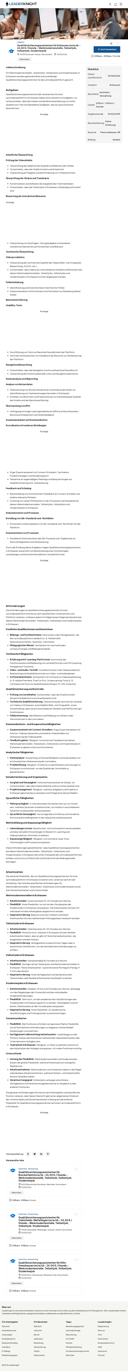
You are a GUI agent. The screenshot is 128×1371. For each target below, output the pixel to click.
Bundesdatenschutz (106, 1343)
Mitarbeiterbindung (74, 1347)
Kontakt (101, 1355)
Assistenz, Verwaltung (28, 1169)
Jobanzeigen (7, 1334)
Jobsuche (38, 1330)
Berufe (37, 1334)
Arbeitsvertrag (40, 1347)
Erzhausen (115, 84)
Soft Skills (70, 1339)
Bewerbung (38, 1343)
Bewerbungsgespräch (75, 1326)
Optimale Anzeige (73, 1330)
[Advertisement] (44, 133)
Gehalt (37, 1351)
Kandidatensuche (9, 1330)
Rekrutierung (71, 1334)
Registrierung (103, 1326)
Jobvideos (6, 1347)
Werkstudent (24, 59)
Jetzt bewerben (108, 49)
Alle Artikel (70, 1355)
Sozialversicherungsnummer (77, 1351)
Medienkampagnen (10, 1355)
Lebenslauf (38, 1339)
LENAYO (20, 42)
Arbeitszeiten (39, 1355)
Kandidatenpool (8, 1339)
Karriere (69, 1343)
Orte (100, 1334)
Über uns (101, 1330)
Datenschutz (103, 1339)
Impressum (102, 1351)
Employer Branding (10, 1343)
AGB (100, 1347)
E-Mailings (6, 1351)
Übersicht (6, 1326)
